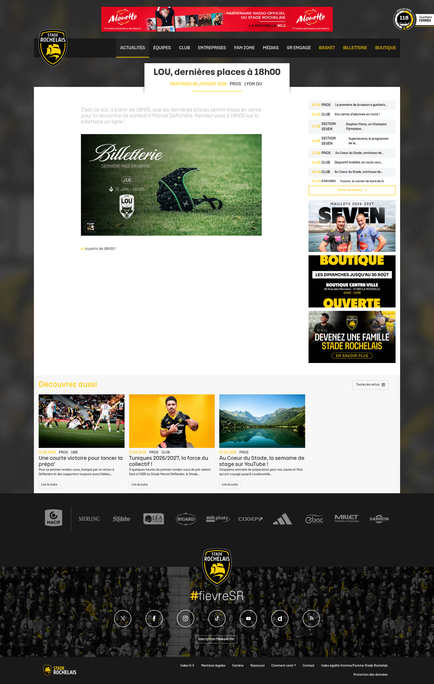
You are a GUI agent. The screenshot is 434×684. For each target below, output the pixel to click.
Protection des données (371, 674)
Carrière (238, 665)
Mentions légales (213, 665)
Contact (308, 665)
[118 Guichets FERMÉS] (413, 30)
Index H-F (187, 665)
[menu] (132, 48)
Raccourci (257, 665)
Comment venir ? (283, 665)
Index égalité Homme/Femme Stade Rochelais (354, 665)
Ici (83, 249)
